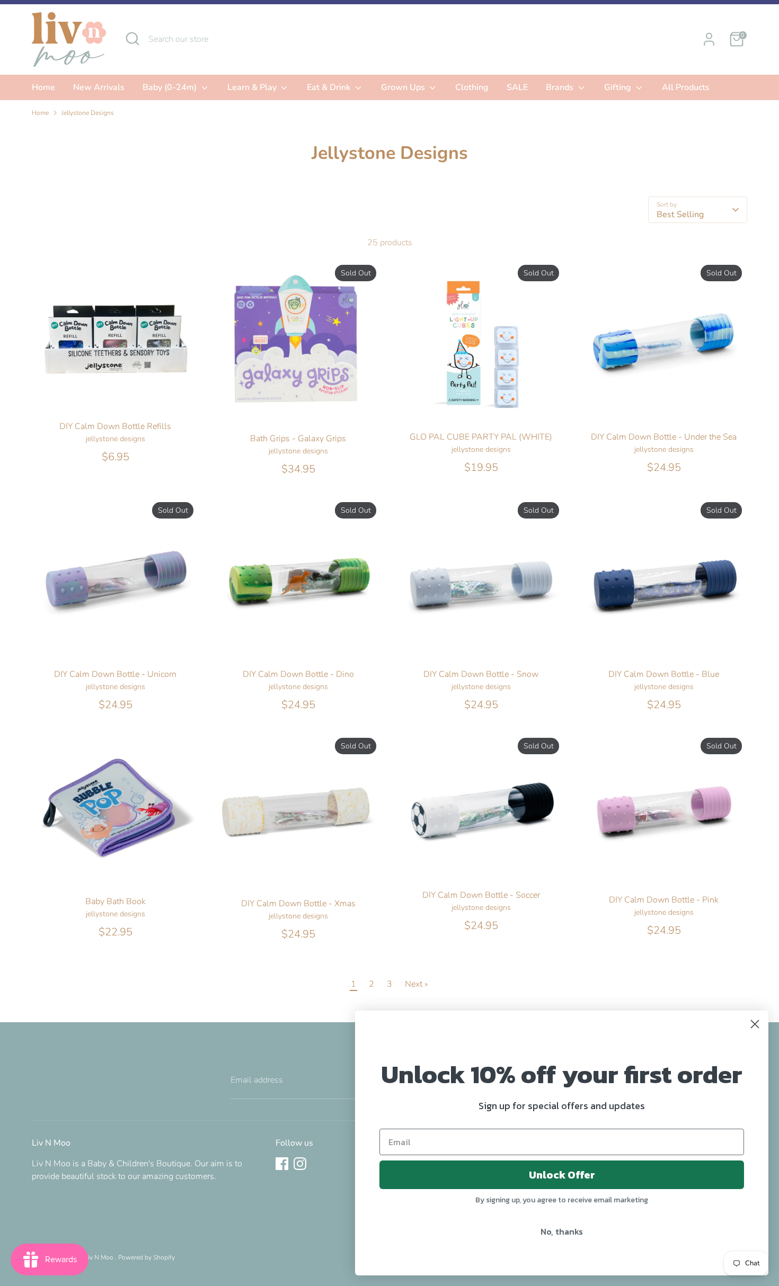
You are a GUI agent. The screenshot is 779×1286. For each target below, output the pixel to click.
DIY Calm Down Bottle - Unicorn (115, 674)
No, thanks (562, 1231)
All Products (686, 87)
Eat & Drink (329, 87)
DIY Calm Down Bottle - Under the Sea (664, 437)
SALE (517, 87)
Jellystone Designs (87, 113)
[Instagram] (300, 1163)
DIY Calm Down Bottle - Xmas (298, 903)
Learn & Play (253, 87)
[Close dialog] (755, 1024)
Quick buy (116, 398)
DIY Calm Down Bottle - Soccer (481, 895)
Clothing (472, 87)
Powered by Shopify (146, 1257)
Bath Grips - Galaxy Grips (298, 438)
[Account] (709, 39)
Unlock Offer (562, 1175)
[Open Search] (132, 38)
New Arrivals (99, 87)
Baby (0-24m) (171, 87)
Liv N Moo (100, 1257)
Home (43, 87)
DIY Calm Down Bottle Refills (115, 426)
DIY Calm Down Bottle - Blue (663, 674)
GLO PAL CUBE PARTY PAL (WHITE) (481, 437)
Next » (416, 984)
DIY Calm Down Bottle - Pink (664, 900)
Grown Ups (404, 87)
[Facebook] (282, 1163)
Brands (561, 87)
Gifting (618, 87)
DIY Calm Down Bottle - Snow (480, 674)
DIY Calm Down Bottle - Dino (298, 674)
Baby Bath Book (115, 901)
